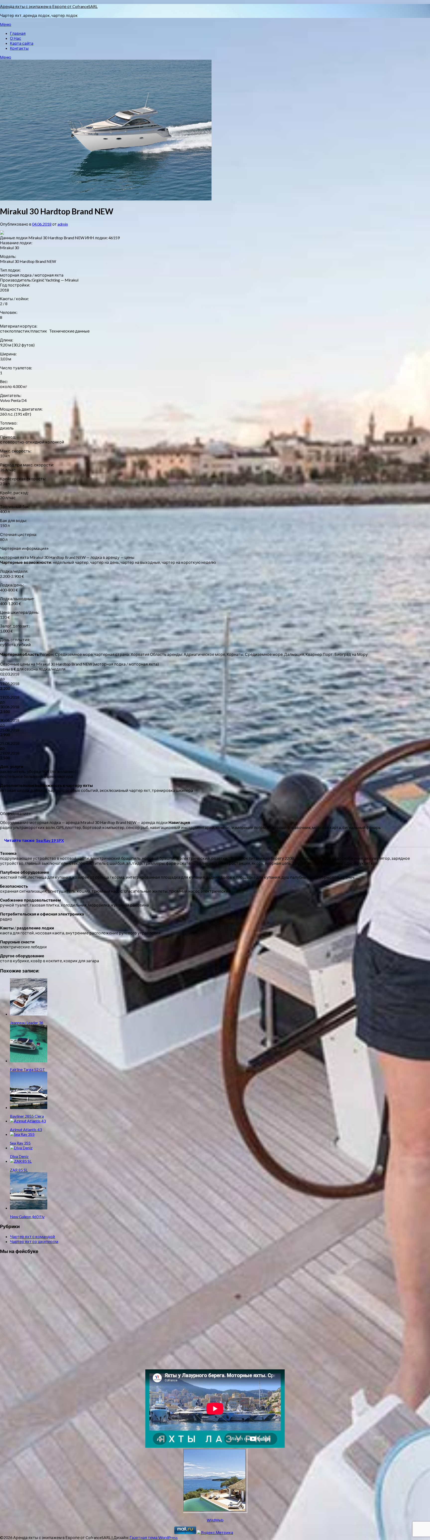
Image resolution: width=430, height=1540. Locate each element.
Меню (5, 24)
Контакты (19, 48)
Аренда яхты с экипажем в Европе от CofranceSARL (49, 6)
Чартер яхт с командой (32, 1236)
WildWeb (215, 1520)
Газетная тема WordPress (154, 1537)
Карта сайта (21, 43)
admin (62, 224)
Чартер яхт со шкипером (34, 1241)
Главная (18, 33)
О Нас (15, 38)
